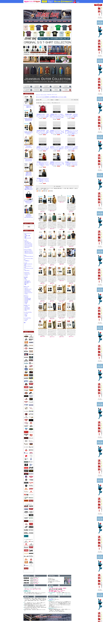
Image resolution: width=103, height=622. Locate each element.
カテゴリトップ (38, 94)
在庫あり (52, 99)
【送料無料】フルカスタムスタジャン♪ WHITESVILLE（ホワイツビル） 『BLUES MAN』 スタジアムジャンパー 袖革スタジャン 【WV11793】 (42, 180)
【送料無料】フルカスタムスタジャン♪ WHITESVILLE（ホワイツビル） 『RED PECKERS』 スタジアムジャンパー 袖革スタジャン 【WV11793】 (42, 164)
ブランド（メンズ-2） (44, 94)
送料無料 (57, 99)
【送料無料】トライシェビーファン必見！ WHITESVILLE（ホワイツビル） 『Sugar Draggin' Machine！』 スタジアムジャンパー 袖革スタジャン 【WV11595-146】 (71, 132)
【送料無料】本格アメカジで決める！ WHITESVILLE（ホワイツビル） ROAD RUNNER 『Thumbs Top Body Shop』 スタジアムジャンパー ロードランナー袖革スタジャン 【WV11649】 (57, 116)
